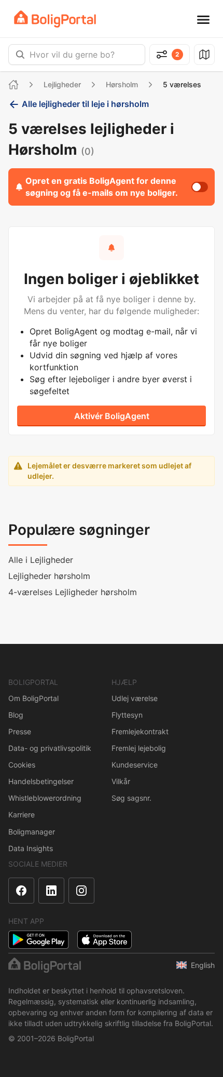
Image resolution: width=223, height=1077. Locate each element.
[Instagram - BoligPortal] (81, 891)
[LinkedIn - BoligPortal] (51, 891)
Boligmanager (31, 831)
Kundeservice (135, 764)
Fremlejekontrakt (140, 731)
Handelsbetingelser (41, 781)
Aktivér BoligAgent (111, 416)
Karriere (21, 814)
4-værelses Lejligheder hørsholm (72, 592)
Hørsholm (122, 84)
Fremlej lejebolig (139, 748)
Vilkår (121, 781)
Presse (19, 731)
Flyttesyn (127, 714)
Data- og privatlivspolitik (49, 748)
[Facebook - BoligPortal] (21, 891)
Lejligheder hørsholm (49, 576)
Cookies (21, 764)
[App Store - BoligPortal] (104, 940)
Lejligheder (62, 84)
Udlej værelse (135, 698)
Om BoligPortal (33, 698)
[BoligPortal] (55, 19)
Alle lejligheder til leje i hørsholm (85, 104)
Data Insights (30, 848)
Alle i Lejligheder (40, 560)
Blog (15, 714)
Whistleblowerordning (44, 797)
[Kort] (204, 54)
